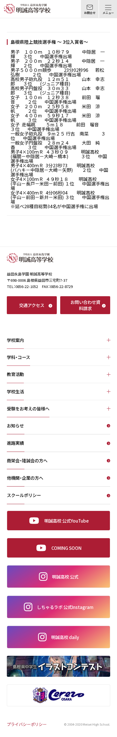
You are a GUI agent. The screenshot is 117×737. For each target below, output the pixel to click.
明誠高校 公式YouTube (66, 520)
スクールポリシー (24, 495)
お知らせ (15, 426)
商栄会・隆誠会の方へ (27, 461)
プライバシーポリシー (27, 724)
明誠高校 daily (65, 637)
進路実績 (15, 443)
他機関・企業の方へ (25, 478)
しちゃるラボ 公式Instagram (65, 607)
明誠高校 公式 (65, 576)
